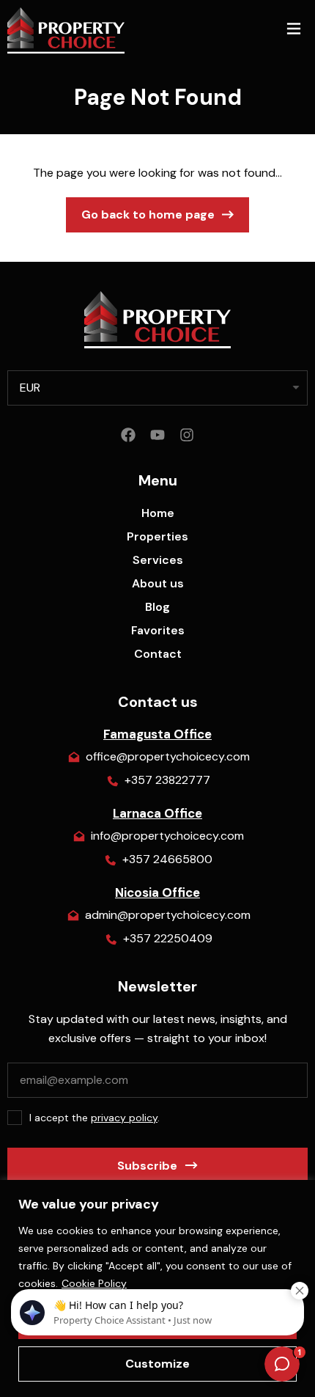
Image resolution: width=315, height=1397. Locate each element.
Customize (157, 1363)
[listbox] (157, 388)
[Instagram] (186, 435)
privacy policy (124, 1117)
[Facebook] (128, 435)
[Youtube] (157, 435)
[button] (293, 30)
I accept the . (94, 1117)
